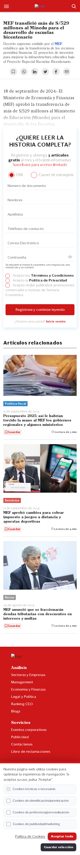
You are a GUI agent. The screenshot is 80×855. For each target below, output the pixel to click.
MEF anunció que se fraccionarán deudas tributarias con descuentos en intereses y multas (37, 614)
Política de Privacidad (48, 280)
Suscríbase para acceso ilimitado (40, 165)
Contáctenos (21, 744)
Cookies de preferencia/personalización (41, 812)
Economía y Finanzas (28, 689)
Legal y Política (23, 697)
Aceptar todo (62, 836)
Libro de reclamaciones (30, 751)
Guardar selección (58, 847)
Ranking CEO (22, 704)
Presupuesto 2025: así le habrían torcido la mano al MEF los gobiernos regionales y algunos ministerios (37, 420)
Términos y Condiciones (52, 275)
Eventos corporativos (28, 730)
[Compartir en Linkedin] (34, 71)
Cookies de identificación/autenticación (41, 800)
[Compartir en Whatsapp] (24, 71)
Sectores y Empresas (28, 675)
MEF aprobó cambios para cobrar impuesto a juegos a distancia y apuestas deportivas (33, 517)
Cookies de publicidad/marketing (36, 824)
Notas (9, 597)
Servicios (12, 500)
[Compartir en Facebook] (56, 71)
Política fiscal (15, 403)
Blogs (15, 711)
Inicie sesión (56, 321)
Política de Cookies (30, 836)
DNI (19, 175)
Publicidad (20, 737)
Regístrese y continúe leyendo (40, 309)
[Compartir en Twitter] (45, 71)
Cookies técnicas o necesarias (34, 789)
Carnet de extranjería (56, 175)
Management (22, 682)
